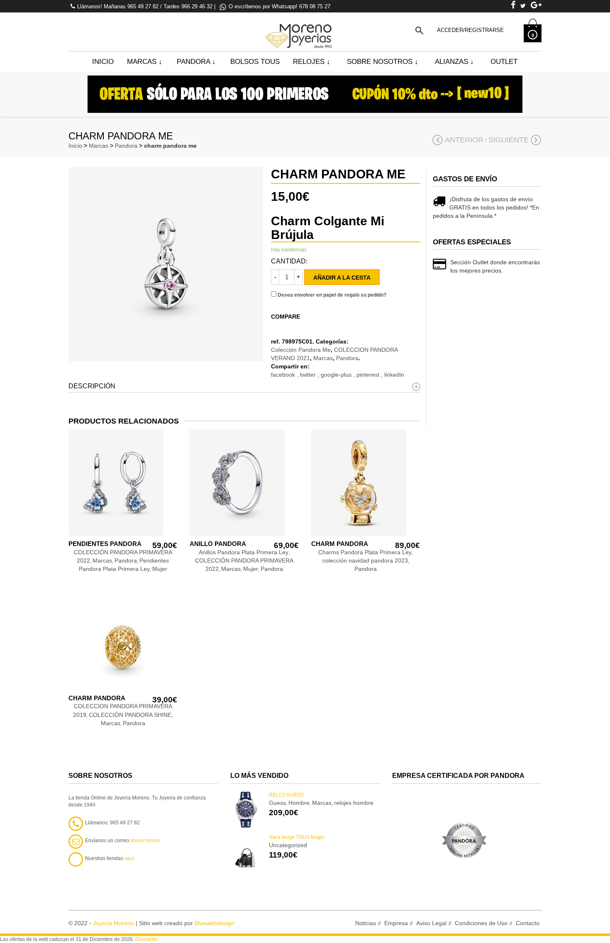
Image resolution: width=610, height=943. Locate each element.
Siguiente (508, 140)
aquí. (130, 858)
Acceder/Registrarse (470, 30)
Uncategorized (288, 845)
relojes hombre (353, 802)
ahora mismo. (145, 840)
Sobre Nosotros (382, 62)
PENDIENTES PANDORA (105, 543)
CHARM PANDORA (339, 543)
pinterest (368, 374)
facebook (284, 374)
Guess (277, 802)
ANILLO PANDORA (218, 543)
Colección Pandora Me (301, 349)
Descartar (146, 939)
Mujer (159, 568)
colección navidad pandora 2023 (365, 560)
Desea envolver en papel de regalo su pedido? (331, 295)
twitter (308, 374)
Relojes (311, 62)
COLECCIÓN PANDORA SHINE (130, 715)
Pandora (196, 62)
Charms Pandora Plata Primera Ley (365, 552)
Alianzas (454, 62)
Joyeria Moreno (113, 923)
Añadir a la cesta (342, 277)
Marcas (144, 62)
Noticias (365, 923)
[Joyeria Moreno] (300, 30)
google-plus (337, 374)
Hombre (299, 802)
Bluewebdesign (214, 923)
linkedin (394, 374)
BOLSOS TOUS (255, 62)
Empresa (396, 923)
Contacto (527, 923)
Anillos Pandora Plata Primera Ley (243, 552)
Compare (285, 316)
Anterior (464, 140)
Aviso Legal (431, 923)
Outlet (503, 62)
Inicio (103, 62)
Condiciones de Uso (481, 923)
